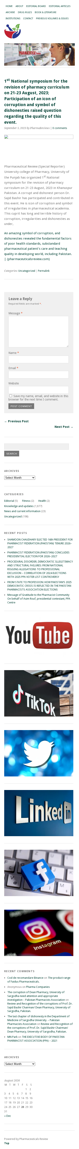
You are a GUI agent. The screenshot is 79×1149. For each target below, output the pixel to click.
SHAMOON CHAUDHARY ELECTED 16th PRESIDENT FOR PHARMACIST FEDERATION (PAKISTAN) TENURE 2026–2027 (40, 543)
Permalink (44, 270)
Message (15, 313)
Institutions (13, 18)
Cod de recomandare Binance (25, 977)
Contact (28, 18)
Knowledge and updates (18, 506)
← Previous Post (16, 421)
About (19, 6)
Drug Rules (25, 12)
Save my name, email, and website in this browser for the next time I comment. (38, 397)
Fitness (26, 500)
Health (42, 500)
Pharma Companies (38, 986)
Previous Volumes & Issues (52, 18)
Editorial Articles (59, 6)
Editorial (9, 500)
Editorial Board (36, 6)
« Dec (7, 1115)
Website (13, 383)
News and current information (22, 511)
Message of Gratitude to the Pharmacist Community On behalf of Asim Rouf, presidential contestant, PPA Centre (38, 598)
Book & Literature (45, 12)
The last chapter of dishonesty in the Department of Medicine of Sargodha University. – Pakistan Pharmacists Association (38, 1020)
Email (13, 368)
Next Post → (64, 426)
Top (6, 1143)
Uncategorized (26, 270)
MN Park (12, 1036)
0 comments (59, 128)
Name (13, 353)
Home (9, 6)
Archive (10, 12)
